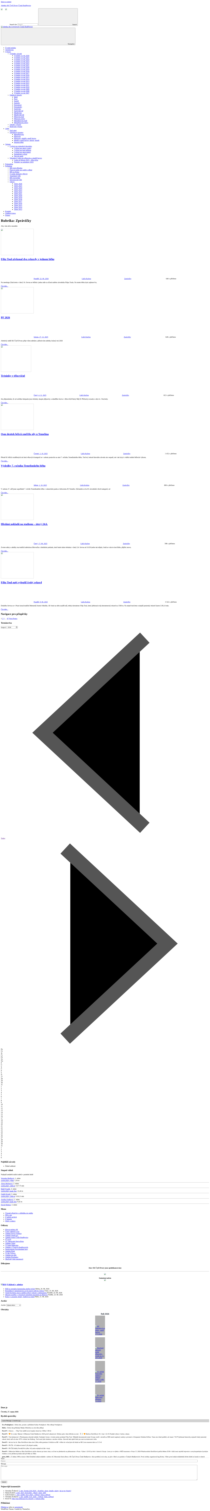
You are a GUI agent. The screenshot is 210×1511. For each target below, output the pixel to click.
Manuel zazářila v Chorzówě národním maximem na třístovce (26, 1295)
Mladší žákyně (19, 115)
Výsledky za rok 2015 (21, 77)
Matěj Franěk (5, 1189)
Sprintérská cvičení (20, 154)
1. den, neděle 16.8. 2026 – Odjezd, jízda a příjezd (32, 1495)
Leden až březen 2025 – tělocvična (26, 160)
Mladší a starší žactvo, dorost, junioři (26, 140)
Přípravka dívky (19, 119)
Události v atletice (15, 1284)
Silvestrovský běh (16, 180)
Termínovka (9, 50)
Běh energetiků (15, 178)
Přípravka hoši (19, 117)
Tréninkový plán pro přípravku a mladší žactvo (26, 158)
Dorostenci (18, 105)
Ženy (16, 99)
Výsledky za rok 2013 (21, 81)
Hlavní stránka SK (11, 1230)
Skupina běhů (19, 142)
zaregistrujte (18, 1507)
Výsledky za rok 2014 (21, 79)
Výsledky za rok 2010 (21, 87)
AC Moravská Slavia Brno (14, 1241)
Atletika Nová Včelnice (13, 1233)
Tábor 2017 (18, 201)
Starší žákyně (18, 111)
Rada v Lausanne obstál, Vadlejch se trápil (19, 1297)
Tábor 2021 (18, 194)
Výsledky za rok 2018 (21, 71)
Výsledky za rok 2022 (21, 63)
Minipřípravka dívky (21, 123)
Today (3, 838)
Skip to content (6, 2)
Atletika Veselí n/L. (12, 1235)
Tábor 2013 (18, 209)
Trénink (8, 144)
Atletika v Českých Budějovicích (16, 1247)
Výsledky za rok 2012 (21, 83)
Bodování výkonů (16, 127)
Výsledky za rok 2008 (21, 91)
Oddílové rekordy (16, 95)
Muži (16, 97)
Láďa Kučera (86, 279)
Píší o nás (8, 1215)
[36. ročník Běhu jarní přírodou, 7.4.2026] (100, 1393)
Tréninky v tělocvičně (13, 375)
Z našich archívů (11, 1217)
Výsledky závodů (16, 54)
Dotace (7, 215)
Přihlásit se (4, 1507)
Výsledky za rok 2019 (21, 69)
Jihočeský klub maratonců (14, 1259)
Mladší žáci (18, 113)
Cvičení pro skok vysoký (22, 148)
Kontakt (8, 211)
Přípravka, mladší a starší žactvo (25, 138)
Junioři (16, 101)
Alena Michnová (6, 1184)
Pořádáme (8, 166)
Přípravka (17, 136)
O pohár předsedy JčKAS (18, 174)
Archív (3, 1305)
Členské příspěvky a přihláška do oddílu (19, 1213)
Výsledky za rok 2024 (21, 60)
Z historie (8, 1219)
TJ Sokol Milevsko (11, 1245)
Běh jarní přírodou (16, 168)
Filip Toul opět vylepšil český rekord (21, 582)
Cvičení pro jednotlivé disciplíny (21, 146)
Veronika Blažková (7, 1178)
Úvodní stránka (10, 48)
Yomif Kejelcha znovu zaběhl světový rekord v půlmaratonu (26, 1293)
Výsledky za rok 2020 (21, 67)
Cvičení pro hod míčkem (22, 150)
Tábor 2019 (18, 197)
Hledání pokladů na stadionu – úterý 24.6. (24, 524)
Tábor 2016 (18, 203)
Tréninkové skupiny (16, 132)
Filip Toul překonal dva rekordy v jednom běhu (27, 259)
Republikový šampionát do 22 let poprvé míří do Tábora (24, 1291)
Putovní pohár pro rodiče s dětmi (21, 170)
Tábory (12, 182)
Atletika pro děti (10, 1255)
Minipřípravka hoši (20, 121)
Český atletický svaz (12, 1231)
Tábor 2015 (18, 205)
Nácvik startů (18, 156)
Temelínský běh (15, 176)
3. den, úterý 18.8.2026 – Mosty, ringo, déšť (31, 1493)
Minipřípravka (19, 134)
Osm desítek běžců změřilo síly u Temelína (25, 434)
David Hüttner (6, 1205)
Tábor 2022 (18, 192)
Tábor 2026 (18, 184)
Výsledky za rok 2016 (21, 75)
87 (8, 619)
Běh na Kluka (14, 172)
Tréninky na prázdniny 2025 (24, 162)
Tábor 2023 (18, 190)
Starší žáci (17, 109)
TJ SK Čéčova (10, 1253)
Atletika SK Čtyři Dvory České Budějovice (16, 5)
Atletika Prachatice (11, 1257)
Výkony (8, 52)
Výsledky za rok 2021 (21, 65)
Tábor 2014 (18, 207)
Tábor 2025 (18, 186)
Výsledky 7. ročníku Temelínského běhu (23, 465)
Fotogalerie (9, 164)
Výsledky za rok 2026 (21, 56)
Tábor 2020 (18, 196)
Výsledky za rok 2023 (21, 62)
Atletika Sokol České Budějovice (16, 1237)
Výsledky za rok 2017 (21, 73)
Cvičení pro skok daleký (22, 152)
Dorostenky (18, 107)
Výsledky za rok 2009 (21, 89)
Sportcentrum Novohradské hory (16, 1249)
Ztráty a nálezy (10, 1221)
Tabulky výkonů (15, 125)
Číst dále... (4, 286)
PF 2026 (5, 317)
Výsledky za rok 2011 (21, 85)
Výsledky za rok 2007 (21, 93)
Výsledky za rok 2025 (21, 58)
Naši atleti (13, 130)
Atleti (7, 129)
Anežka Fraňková (7, 1200)
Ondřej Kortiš (5, 1194)
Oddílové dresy (10, 213)
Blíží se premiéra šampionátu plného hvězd (20, 1289)
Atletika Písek (10, 1251)
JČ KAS (8, 1239)
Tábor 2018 (18, 199)
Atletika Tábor (10, 1243)
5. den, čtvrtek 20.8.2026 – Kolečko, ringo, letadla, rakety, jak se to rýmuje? (45, 1491)
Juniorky (17, 103)
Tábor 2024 (18, 188)
